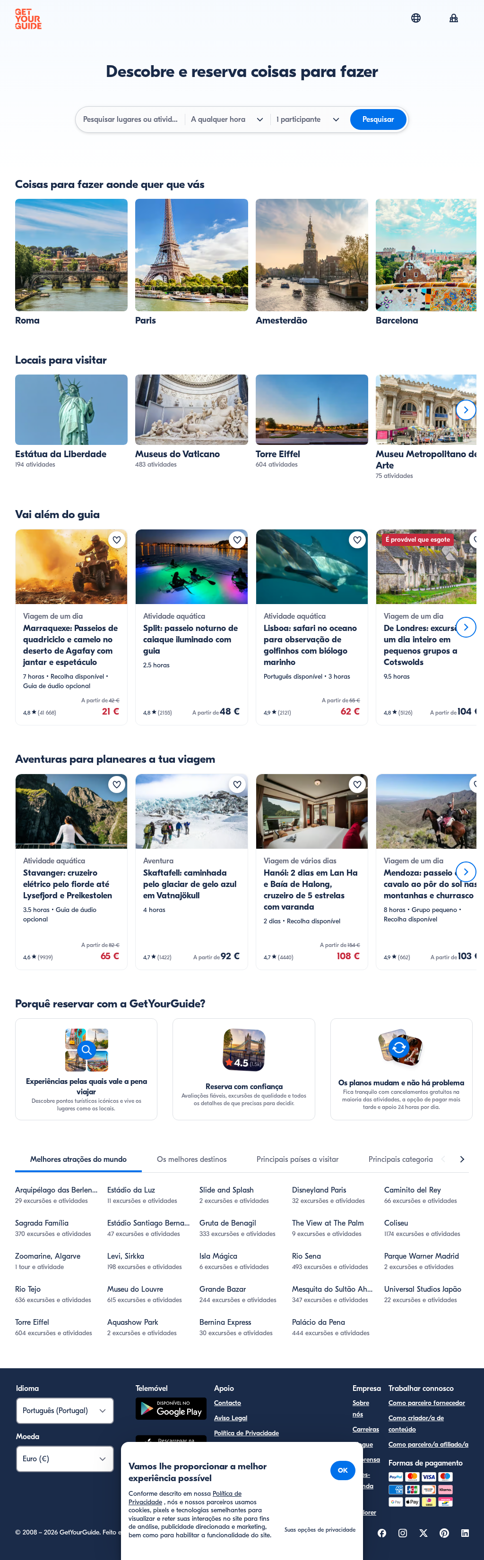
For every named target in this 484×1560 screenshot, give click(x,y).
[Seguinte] (466, 410)
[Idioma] (416, 18)
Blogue (363, 1445)
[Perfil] (454, 19)
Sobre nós (361, 1408)
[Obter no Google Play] (171, 1410)
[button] (71, 262)
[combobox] (131, 119)
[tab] (78, 1159)
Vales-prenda (363, 1480)
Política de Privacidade (246, 1433)
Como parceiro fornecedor (427, 1403)
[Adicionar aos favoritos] (116, 539)
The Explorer (364, 1507)
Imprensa (366, 1460)
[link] (71, 262)
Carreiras (366, 1429)
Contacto (227, 1403)
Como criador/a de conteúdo (416, 1423)
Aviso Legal (230, 1418)
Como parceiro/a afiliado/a (428, 1445)
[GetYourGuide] (28, 19)
